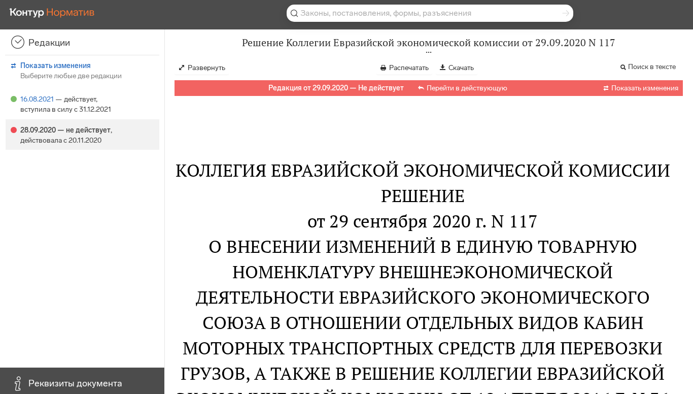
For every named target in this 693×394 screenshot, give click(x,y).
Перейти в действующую (467, 88)
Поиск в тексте (652, 66)
